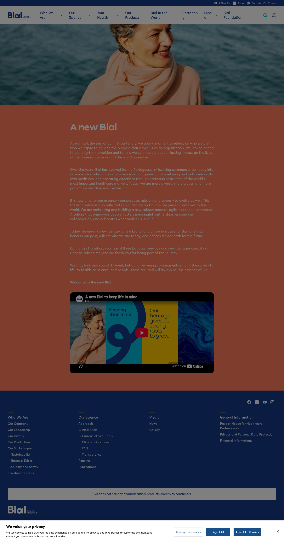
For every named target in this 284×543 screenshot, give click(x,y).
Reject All (218, 531)
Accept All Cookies (247, 531)
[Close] (278, 531)
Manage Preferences (188, 531)
